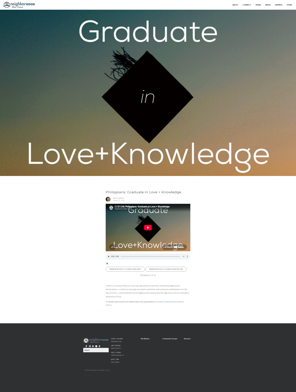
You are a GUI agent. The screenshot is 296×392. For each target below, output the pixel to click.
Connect (247, 5)
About (235, 5)
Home (289, 5)
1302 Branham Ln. (117, 355)
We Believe (145, 339)
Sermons (187, 339)
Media (268, 5)
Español (278, 5)
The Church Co (87, 376)
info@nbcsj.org (116, 341)
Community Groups (169, 339)
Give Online (115, 362)
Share (258, 5)
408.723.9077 (116, 348)
